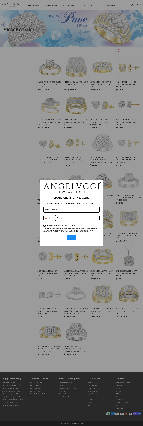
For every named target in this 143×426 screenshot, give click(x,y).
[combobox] (48, 218)
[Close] (100, 182)
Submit (71, 238)
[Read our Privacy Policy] (98, 229)
